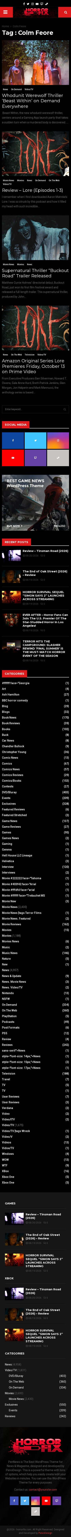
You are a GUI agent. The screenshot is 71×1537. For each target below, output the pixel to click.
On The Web (54, 180)
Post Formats (11, 1027)
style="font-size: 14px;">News (21, 1056)
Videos (6, 1142)
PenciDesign (45, 1533)
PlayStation (9, 1016)
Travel (6, 1079)
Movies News (10, 941)
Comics (7, 763)
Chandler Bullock (13, 746)
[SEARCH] (65, 409)
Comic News (10, 757)
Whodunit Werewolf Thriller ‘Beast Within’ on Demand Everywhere (32, 101)
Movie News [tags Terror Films (21, 912)
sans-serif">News (13, 1050)
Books (6, 729)
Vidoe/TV (8, 1148)
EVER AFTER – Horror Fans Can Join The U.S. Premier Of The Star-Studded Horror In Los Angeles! (45, 620)
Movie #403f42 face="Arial (19, 884)
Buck (5, 734)
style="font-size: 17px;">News (21, 1067)
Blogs (6, 711)
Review (6, 1039)
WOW (5, 1159)
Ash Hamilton (10, 694)
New (4, 964)
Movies (20, 180)
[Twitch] (41, 4)
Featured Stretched (14, 815)
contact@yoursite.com (43, 1489)
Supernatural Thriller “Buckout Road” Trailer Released (35, 273)
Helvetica (8, 861)
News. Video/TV (12, 987)
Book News (9, 717)
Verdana (7, 1108)
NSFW (6, 998)
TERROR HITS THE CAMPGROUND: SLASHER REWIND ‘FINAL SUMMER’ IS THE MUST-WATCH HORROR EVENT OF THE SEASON (44, 649)
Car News (8, 740)
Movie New (9, 901)
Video (6, 1113)
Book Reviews (11, 723)
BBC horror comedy (15, 700)
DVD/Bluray (9, 792)
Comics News (11, 769)
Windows (8, 1153)
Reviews (7, 1044)
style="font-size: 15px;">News (21, 1062)
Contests (7, 786)
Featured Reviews (13, 809)
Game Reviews (11, 826)
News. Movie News (14, 981)
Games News (10, 838)
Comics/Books (11, 780)
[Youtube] (37, 4)
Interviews (8, 872)
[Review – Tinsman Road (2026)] (11, 556)
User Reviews (10, 1096)
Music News (10, 953)
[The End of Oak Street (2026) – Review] (11, 576)
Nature (6, 958)
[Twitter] (28, 4)
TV (3, 1085)
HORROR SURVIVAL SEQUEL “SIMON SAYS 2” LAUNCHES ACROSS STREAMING (43, 595)
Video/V (7, 1136)
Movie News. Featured (16, 918)
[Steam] (46, 4)
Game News (9, 821)
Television (30, 355)
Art (4, 688)
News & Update (11, 976)
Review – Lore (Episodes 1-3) (32, 190)
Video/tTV (8, 1119)
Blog (5, 706)
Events (6, 798)
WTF (4, 1165)
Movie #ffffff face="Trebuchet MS (23, 895)
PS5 (4, 1033)
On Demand (16, 89)
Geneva (7, 849)
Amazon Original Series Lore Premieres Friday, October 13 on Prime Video (33, 366)
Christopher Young (14, 752)
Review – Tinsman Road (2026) (45, 551)
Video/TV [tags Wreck (16, 1131)
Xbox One (8, 1176)
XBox (5, 1171)
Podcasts (8, 1021)
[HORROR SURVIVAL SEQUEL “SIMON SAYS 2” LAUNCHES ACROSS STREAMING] (11, 597)
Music (6, 947)
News (5, 89)
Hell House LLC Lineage (17, 855)
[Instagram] (32, 4)
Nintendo (8, 993)
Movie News (8, 180)
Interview (8, 866)
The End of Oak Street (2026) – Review (43, 1236)
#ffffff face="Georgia (15, 683)
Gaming (7, 843)
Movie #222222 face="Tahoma (21, 878)
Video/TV (29, 89)
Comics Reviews (12, 775)
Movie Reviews (11, 924)
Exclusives (9, 803)
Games (6, 832)
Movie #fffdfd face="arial (18, 889)
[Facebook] (24, 4)
